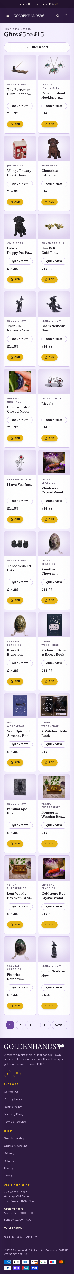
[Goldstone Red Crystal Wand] (54, 868)
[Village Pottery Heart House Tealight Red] (20, 148)
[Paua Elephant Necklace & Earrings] (54, 67)
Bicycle (47, 403)
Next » (60, 1025)
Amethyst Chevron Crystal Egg (50, 571)
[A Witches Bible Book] (54, 706)
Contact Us (11, 1091)
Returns (9, 1161)
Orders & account (15, 1146)
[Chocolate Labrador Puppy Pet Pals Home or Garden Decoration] (54, 148)
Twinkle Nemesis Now (18, 328)
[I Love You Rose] (20, 462)
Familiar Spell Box (18, 811)
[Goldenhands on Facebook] (7, 1073)
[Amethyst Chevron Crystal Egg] (54, 544)
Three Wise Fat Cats (19, 568)
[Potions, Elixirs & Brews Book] (54, 624)
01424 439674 (14, 1227)
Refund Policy (13, 1106)
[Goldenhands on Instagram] (17, 1073)
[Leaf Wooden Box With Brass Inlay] (20, 868)
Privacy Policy (13, 1099)
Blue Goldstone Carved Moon (19, 409)
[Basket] (66, 16)
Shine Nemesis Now (53, 973)
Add (17, 124)
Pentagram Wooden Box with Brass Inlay (51, 814)
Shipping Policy (14, 1114)
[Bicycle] (54, 381)
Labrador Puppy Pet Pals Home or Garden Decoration (19, 250)
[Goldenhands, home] (29, 15)
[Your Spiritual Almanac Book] (20, 706)
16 (45, 1025)
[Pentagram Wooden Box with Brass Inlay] (54, 787)
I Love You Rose (20, 484)
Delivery (9, 1153)
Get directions (20, 1236)
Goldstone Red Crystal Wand (53, 895)
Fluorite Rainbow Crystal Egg (16, 976)
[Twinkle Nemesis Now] (20, 304)
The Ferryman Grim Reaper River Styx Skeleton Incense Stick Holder (18, 91)
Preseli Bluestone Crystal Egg (16, 652)
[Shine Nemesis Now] (54, 949)
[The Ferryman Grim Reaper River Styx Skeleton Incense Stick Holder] (20, 67)
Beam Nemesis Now (53, 328)
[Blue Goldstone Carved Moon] (20, 381)
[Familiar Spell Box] (20, 787)
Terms (8, 1176)
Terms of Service (15, 1121)
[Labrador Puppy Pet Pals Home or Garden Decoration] (20, 226)
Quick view (20, 106)
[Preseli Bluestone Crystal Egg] (20, 624)
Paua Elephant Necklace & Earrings (53, 95)
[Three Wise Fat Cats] (20, 544)
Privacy (9, 1168)
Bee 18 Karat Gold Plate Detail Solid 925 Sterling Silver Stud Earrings (51, 250)
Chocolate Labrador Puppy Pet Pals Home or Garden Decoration (53, 172)
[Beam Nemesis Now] (54, 304)
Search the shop (14, 1138)
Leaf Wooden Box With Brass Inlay (19, 895)
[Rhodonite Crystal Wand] (54, 462)
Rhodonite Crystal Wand (52, 490)
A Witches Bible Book (54, 733)
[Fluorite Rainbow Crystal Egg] (20, 949)
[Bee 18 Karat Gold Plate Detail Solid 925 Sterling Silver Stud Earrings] (54, 226)
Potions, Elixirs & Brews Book (53, 652)
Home (7, 28)
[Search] (58, 16)
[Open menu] (8, 16)
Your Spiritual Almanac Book (19, 733)
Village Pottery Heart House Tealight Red (19, 172)
